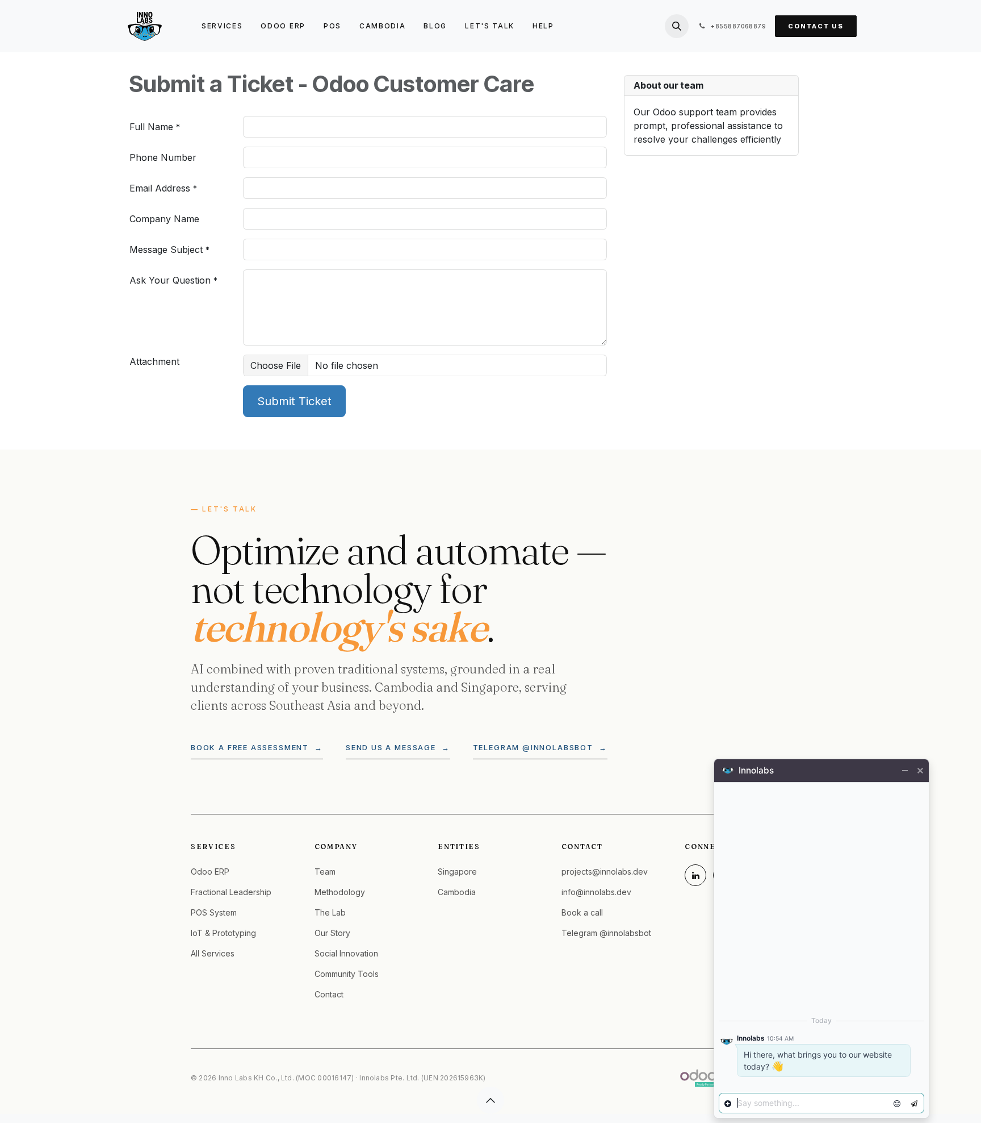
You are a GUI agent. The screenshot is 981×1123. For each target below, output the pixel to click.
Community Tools (347, 974)
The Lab (330, 912)
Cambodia (457, 892)
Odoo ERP (210, 871)
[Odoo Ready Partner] (698, 1078)
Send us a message (398, 747)
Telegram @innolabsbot (540, 747)
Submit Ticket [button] (294, 401)
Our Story (332, 933)
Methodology (340, 892)
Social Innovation (346, 953)
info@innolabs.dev (596, 892)
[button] (677, 26)
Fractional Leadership (231, 892)
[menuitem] (221, 26)
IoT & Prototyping (223, 933)
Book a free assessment (257, 747)
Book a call (582, 912)
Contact (329, 994)
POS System (214, 912)
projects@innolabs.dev (604, 871)
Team (325, 871)
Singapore (457, 871)
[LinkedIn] (695, 875)
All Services (212, 953)
